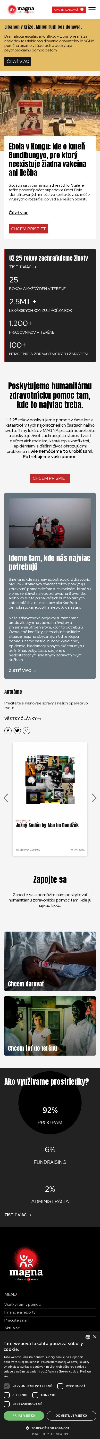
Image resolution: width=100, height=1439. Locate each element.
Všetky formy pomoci (22, 1304)
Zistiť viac (20, 267)
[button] (50, 1428)
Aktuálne (12, 1327)
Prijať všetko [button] (23, 1416)
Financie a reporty (19, 1312)
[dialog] (50, 1385)
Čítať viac (18, 212)
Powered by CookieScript (50, 1434)
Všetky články (20, 718)
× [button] (94, 1337)
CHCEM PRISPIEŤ (50, 478)
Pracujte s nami (17, 1320)
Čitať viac (18, 61)
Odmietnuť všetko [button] (71, 1416)
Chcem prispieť (28, 229)
